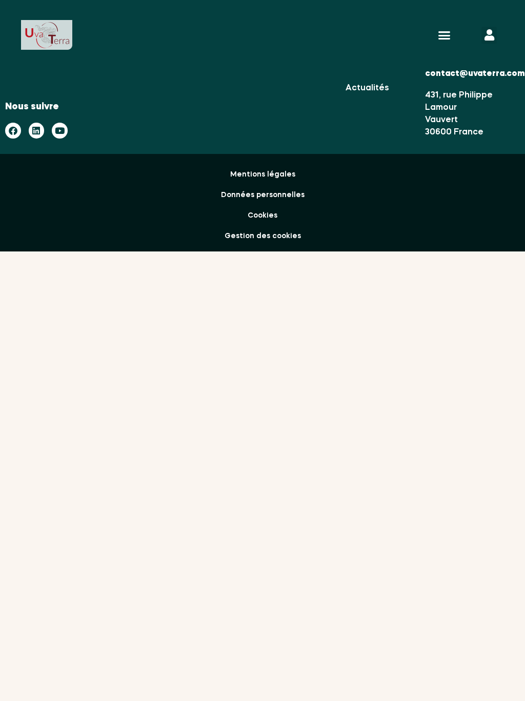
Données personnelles (263, 195)
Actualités (367, 88)
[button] (444, 35)
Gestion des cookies (263, 236)
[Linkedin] (37, 131)
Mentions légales (262, 174)
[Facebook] (13, 131)
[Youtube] (60, 131)
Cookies (262, 215)
